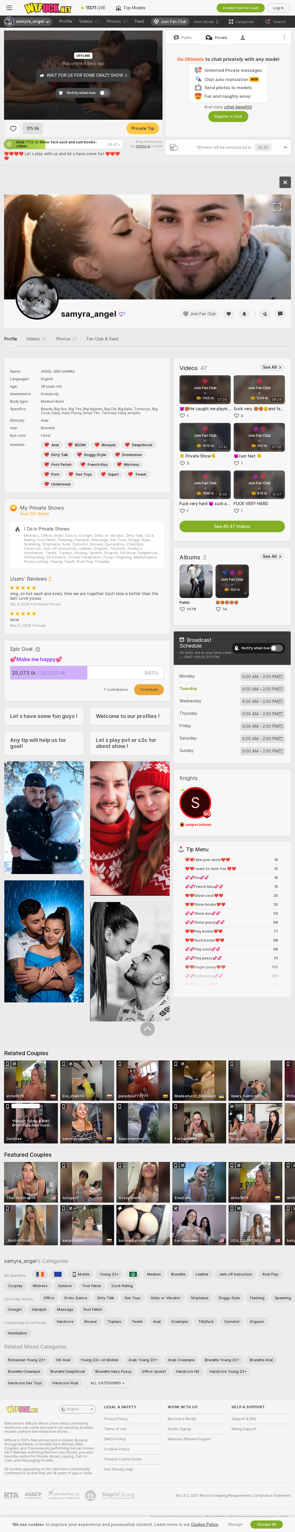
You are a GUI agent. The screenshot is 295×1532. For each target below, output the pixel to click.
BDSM (80, 445)
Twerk (140, 474)
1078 (191, 609)
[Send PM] (280, 314)
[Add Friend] (265, 314)
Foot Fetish (61, 464)
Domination (132, 455)
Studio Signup (179, 1429)
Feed (139, 21)
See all (270, 367)
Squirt (113, 474)
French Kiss (98, 464)
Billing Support (244, 1429)
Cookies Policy (116, 1449)
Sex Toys (83, 474)
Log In (278, 8)
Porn (55, 474)
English (73, 1409)
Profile (65, 21)
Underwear (61, 484)
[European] (58, 1274)
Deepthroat (142, 445)
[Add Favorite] (13, 128)
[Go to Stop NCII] (119, 1495)
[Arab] (133, 1274)
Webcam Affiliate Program (189, 1439)
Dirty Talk (59, 455)
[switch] (276, 648)
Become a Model (182, 1419)
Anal (55, 445)
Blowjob (109, 445)
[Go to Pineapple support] (91, 1495)
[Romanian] (40, 1274)
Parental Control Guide (122, 1459)
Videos (89, 21)
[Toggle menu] (9, 8)
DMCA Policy (115, 1439)
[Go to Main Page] (47, 8)
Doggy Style (95, 455)
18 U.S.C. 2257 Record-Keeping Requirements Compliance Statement (232, 1496)
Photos (117, 21)
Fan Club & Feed (102, 339)
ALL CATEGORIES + (107, 1383)
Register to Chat (228, 116)
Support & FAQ (244, 1419)
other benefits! (238, 107)
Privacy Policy (116, 1419)
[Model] (285, 182)
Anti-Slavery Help (118, 1469)
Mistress (131, 464)
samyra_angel (20, 1261)
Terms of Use (115, 1429)
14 (225, 609)
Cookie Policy (204, 1524)
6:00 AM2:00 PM (260, 676)
